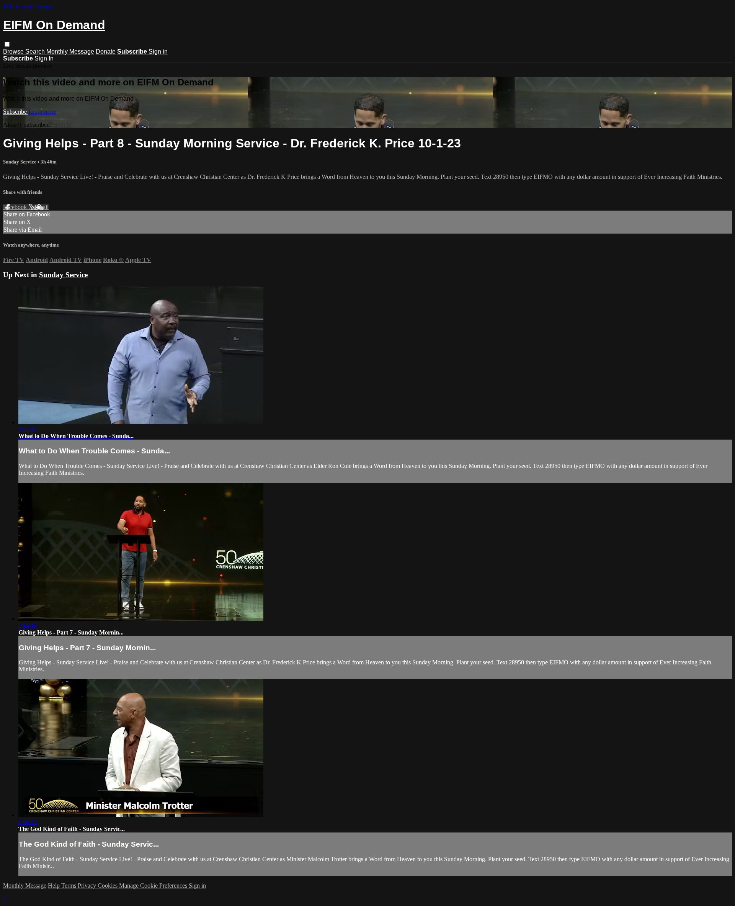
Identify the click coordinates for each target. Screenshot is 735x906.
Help (54, 885)
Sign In (44, 58)
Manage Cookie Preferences (154, 885)
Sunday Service (20, 162)
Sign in (158, 51)
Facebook (15, 207)
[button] (7, 44)
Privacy (88, 885)
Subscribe (15, 111)
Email (41, 207)
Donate (106, 51)
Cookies (108, 885)
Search (35, 51)
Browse (14, 51)
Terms (69, 885)
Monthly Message (70, 51)
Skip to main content (28, 6)
